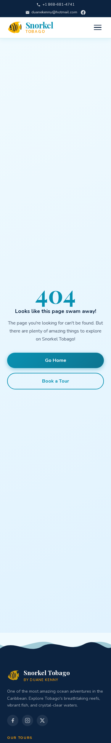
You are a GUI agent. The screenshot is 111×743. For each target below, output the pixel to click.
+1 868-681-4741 (58, 4)
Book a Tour (55, 381)
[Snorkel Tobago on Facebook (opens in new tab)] (12, 720)
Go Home (55, 360)
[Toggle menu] (97, 28)
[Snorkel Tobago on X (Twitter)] (42, 720)
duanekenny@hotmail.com (54, 12)
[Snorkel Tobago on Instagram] (27, 720)
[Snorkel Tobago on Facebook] (83, 12)
